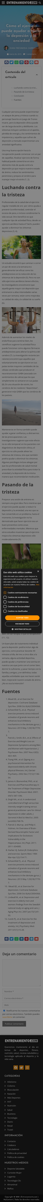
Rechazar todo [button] (22, 624)
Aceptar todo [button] (22, 618)
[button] (21, 629)
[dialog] (21, 601)
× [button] (38, 571)
